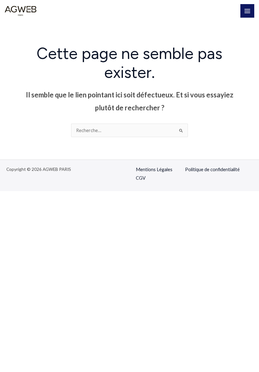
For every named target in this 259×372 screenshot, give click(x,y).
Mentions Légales (154, 169)
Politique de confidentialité (212, 169)
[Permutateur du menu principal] (247, 11)
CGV (141, 178)
